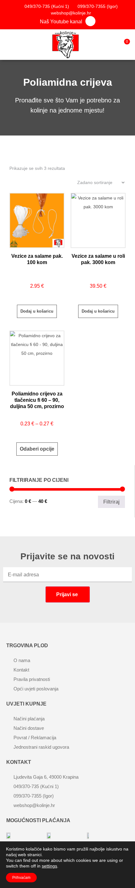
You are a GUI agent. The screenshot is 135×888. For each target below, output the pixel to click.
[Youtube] (90, 21)
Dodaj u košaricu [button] (36, 311)
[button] (7, 43)
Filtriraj (111, 502)
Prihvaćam (21, 877)
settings (49, 865)
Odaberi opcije (37, 449)
